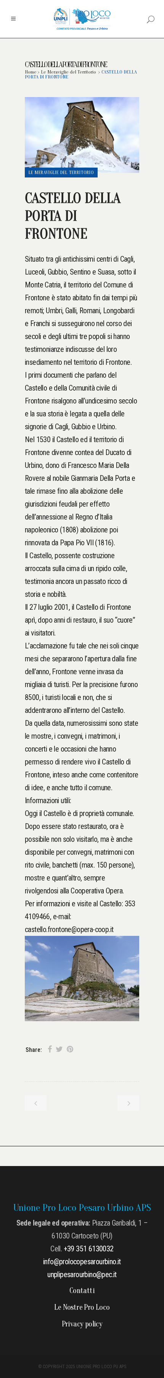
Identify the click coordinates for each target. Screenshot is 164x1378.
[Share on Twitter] (59, 1049)
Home (31, 72)
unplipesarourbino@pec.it (82, 1274)
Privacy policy (82, 1324)
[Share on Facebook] (50, 1049)
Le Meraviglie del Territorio (68, 72)
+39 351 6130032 (89, 1248)
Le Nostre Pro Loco (81, 1307)
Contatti (82, 1291)
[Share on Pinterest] (70, 1049)
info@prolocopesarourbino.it (82, 1261)
